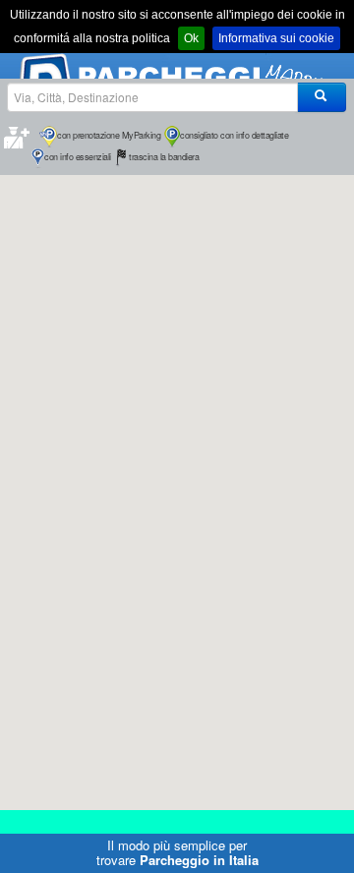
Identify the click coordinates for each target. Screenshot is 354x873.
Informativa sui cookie (276, 38)
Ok (191, 38)
